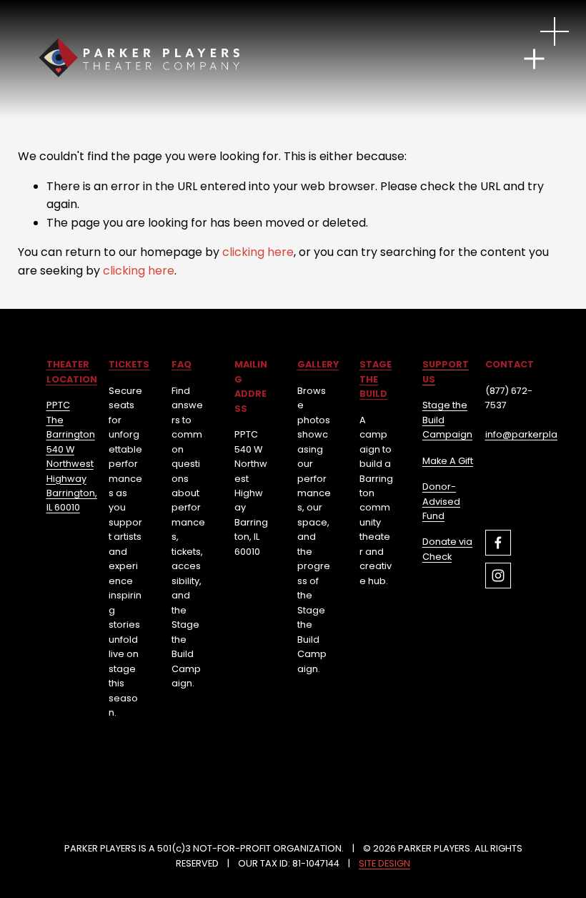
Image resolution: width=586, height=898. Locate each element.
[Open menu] (554, 31)
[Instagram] (498, 575)
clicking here (258, 252)
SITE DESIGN (384, 863)
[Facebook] (498, 543)
